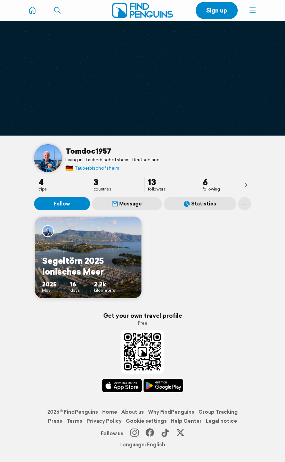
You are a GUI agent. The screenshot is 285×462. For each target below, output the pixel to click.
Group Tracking (218, 411)
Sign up (216, 10)
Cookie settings (146, 421)
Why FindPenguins (171, 411)
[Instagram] (134, 433)
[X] (180, 433)
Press (55, 421)
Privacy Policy (104, 421)
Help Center (186, 421)
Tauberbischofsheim (92, 168)
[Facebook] (150, 433)
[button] (252, 10)
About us (132, 411)
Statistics (203, 203)
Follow (62, 203)
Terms (74, 421)
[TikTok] (165, 433)
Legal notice (221, 421)
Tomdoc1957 (88, 151)
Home (109, 411)
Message (130, 203)
